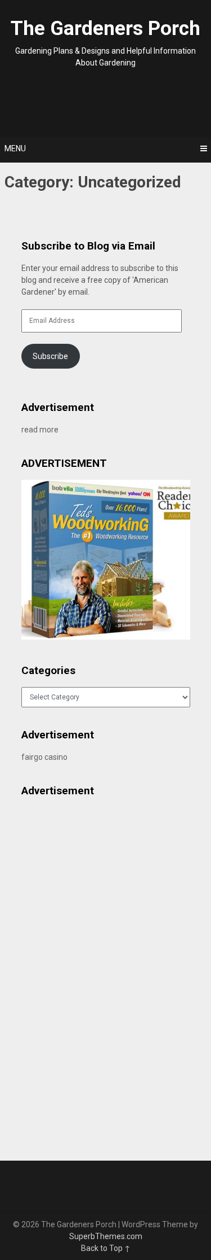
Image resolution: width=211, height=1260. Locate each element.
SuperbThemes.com (105, 1236)
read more (40, 429)
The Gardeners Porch (105, 28)
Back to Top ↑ (106, 1248)
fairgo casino (44, 757)
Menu (15, 148)
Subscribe (50, 356)
